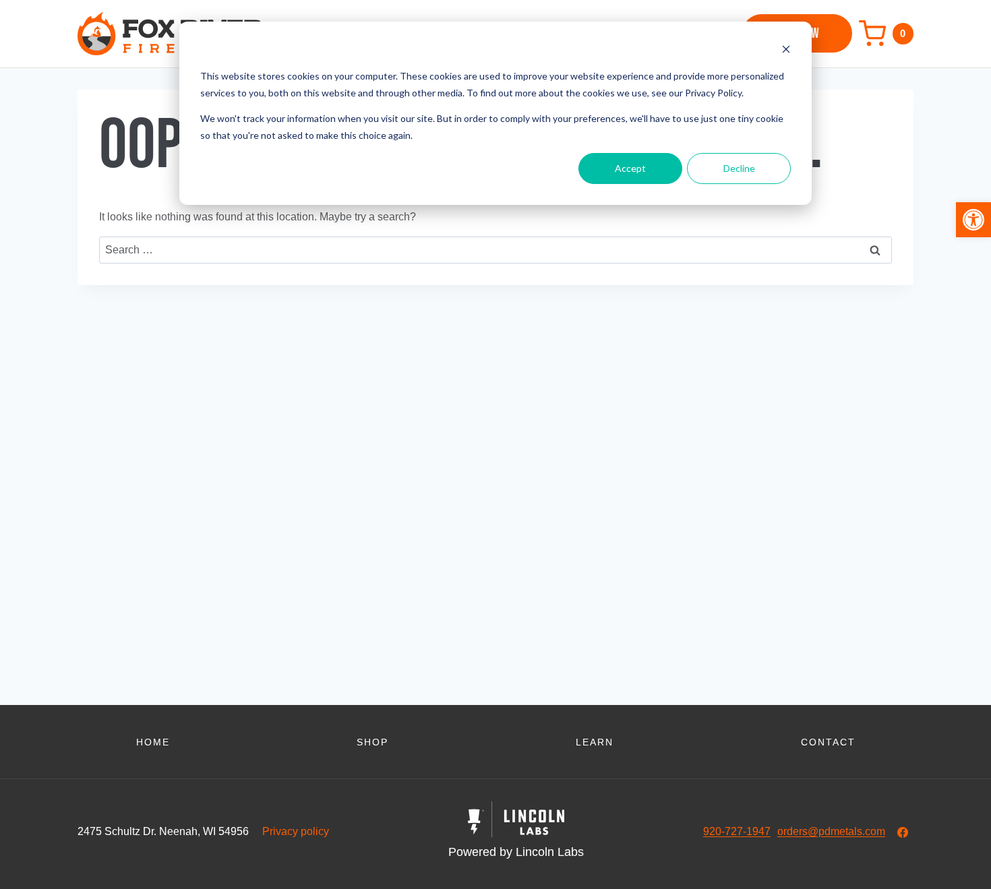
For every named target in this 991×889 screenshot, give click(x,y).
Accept (630, 168)
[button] (973, 219)
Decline (739, 168)
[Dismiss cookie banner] (786, 50)
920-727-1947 (737, 831)
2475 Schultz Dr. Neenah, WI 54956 (163, 831)
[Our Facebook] (902, 832)
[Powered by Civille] (516, 831)
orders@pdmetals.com (831, 831)
